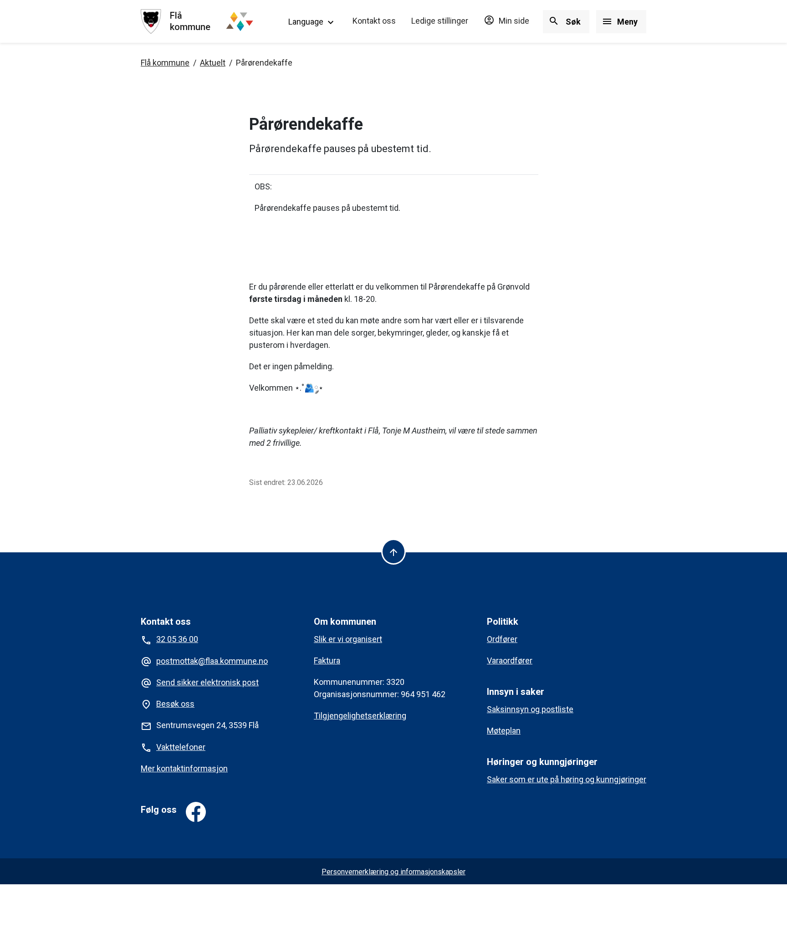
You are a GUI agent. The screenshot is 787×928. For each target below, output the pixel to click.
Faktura (327, 660)
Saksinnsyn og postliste (530, 709)
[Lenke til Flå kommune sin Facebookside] (196, 812)
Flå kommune (165, 62)
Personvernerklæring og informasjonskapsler (393, 871)
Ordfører (502, 639)
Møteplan (504, 730)
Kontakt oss (374, 20)
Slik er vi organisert (348, 639)
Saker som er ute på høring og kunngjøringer (566, 779)
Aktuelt (212, 62)
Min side (506, 20)
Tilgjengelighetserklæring (360, 715)
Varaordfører (509, 660)
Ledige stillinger (439, 20)
